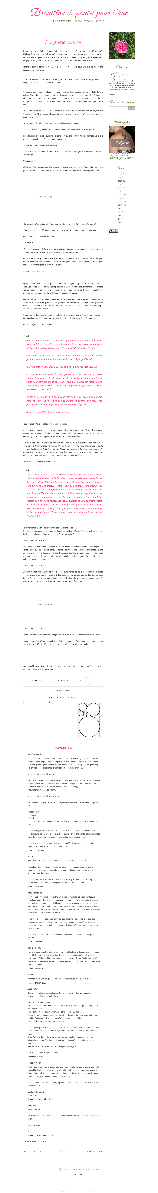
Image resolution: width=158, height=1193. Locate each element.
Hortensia (32, 948)
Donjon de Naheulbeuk (50, 550)
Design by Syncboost (94, 1191)
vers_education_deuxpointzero (89, 684)
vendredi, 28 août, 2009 (37, 942)
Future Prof (32, 1063)
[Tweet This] (59, 681)
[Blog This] (67, 681)
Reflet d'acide (28, 550)
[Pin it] (64, 681)
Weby (30, 1105)
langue (96, 681)
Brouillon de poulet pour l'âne (78, 1191)
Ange (30, 989)
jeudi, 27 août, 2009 (36, 850)
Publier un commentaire (35, 1141)
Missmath (32, 856)
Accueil (62, 1151)
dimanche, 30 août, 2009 (38, 1057)
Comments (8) (36, 681)
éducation (95, 678)
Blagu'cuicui (33, 754)
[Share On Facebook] (61, 681)
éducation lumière (86, 681)
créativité (87, 678)
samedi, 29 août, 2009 (37, 968)
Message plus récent (32, 1151)
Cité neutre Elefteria (51, 299)
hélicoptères (29, 54)
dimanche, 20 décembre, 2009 (40, 1099)
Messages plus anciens (92, 1151)
